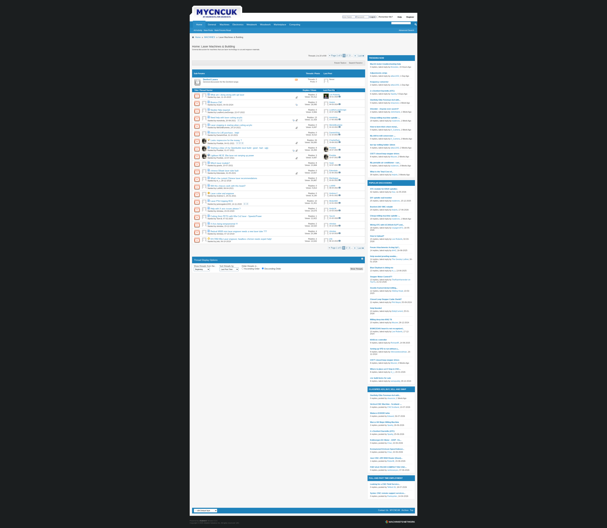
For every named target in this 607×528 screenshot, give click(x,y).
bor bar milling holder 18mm (382, 145)
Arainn (219, 105)
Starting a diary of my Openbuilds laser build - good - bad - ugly (239, 148)
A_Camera (395, 130)
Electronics (238, 24)
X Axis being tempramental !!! (224, 224)
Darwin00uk (222, 135)
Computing (294, 24)
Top (411, 510)
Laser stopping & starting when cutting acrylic (231, 125)
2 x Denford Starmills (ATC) (382, 91)
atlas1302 (395, 76)
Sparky (394, 94)
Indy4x (395, 175)
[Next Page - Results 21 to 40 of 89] (355, 55)
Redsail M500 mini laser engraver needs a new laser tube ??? (239, 231)
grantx (219, 165)
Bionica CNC (216, 102)
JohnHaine (395, 112)
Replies (306, 90)
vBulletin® (203, 521)
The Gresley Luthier (400, 259)
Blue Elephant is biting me (381, 268)
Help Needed (376, 308)
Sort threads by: (227, 266)
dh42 (394, 250)
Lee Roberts (397, 239)
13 (316, 117)
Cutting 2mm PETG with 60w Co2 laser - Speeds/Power (236, 216)
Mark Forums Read (223, 30)
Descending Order (272, 269)
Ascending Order (252, 269)
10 (316, 201)
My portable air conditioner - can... (385, 163)
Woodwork (265, 24)
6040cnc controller (378, 340)
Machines (224, 24)
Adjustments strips (378, 73)
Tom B (219, 219)
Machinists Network (400, 521)
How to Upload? (377, 236)
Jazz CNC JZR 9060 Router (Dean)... (386, 458)
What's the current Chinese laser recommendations (234, 178)
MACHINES (209, 37)
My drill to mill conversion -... (382, 136)
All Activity (198, 30)
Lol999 (220, 188)
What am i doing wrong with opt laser (227, 95)
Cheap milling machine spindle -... (385, 118)
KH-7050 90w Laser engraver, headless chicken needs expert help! (241, 239)
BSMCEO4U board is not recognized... (387, 328)
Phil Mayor (396, 302)
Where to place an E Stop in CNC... (385, 369)
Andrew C (221, 196)
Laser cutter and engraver (222, 193)
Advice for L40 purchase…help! (224, 133)
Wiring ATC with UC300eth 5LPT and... (387, 225)
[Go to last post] (339, 97)
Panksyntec (392, 496)
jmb (218, 241)
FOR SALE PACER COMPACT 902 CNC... (388, 467)
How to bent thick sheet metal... (384, 127)
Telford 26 (391, 487)
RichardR (395, 343)
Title (196, 90)
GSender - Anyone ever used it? (384, 109)
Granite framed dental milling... (383, 288)
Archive (405, 510)
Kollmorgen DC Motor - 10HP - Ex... (385, 440)
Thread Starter (206, 90)
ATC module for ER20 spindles (383, 189)
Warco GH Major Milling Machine (384, 422)
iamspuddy (395, 381)
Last (360, 56)
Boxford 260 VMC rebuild (381, 207)
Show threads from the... (205, 266)
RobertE (390, 461)
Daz (393, 192)
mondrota (221, 121)
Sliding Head (397, 291)
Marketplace (280, 24)
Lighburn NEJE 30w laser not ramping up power (232, 155)
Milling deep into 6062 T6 (381, 319)
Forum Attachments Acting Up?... (385, 247)
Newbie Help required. (220, 110)
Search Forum (355, 63)
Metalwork (252, 24)
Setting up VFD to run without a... (384, 349)
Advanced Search (406, 30)
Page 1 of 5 (336, 55)
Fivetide (220, 143)
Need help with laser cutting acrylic (226, 117)
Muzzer (394, 157)
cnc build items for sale (380, 378)
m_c (218, 181)
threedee (395, 67)
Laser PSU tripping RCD (222, 201)
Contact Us (383, 510)
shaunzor (395, 103)
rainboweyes (392, 470)
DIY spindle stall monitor (381, 198)
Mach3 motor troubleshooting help (385, 64)
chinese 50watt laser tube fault (225, 171)
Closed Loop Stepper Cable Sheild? (386, 299)
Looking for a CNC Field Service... (385, 484)
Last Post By (329, 90)
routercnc (396, 121)
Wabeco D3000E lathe (380, 413)
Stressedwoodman (399, 352)
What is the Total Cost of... (381, 172)
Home (199, 24)
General (212, 24)
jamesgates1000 (224, 204)
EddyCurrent (397, 311)
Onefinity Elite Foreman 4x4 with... (385, 100)
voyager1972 (397, 228)
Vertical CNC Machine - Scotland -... (386, 404)
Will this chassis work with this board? (228, 186)
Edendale (221, 173)
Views (313, 90)
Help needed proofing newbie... (383, 256)
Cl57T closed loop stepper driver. (385, 154)
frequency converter (379, 82)
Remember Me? (385, 17)
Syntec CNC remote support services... (387, 493)
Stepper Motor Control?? (381, 277)
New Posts (208, 30)
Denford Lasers (210, 79)
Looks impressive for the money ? (226, 140)
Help (400, 17)
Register (410, 17)
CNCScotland (393, 407)
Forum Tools (339, 63)
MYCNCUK (395, 510)
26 (316, 140)
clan (218, 97)
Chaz (389, 443)
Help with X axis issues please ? (225, 208)
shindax (220, 211)
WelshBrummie (223, 128)
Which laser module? (220, 163)
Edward (390, 416)
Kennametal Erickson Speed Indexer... (387, 449)
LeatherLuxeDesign (225, 112)
